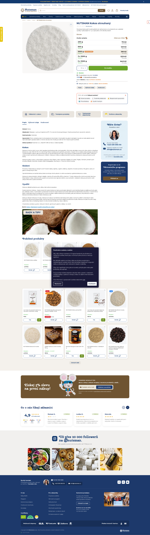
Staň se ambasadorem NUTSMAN (72, 5)
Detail (52, 320)
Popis (79, 87)
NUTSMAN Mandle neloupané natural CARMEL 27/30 (53, 310)
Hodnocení (101, 87)
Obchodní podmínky (26, 5)
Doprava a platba (37, 5)
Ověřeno (66, 414)
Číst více (79, 34)
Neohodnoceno (89, 26)
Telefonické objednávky (86, 114)
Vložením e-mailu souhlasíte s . (95, 392)
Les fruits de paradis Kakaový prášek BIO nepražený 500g (95, 310)
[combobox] (72, 10)
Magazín (23, 499)
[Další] (127, 407)
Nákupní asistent (93, 95)
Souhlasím (92, 284)
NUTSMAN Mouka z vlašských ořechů (95, 347)
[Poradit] (41, 290)
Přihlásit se (114, 178)
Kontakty (54, 5)
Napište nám (47, 5)
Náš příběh (24, 496)
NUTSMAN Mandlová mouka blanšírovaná (116, 310)
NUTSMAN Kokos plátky (30, 260)
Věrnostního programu (90, 77)
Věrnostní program (54, 499)
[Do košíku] (39, 320)
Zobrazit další (75, 362)
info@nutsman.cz (76, 483)
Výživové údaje (89, 87)
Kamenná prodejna (26, 502)
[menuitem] (24, 16)
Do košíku (108, 68)
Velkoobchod (85, 5)
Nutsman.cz (119, 482)
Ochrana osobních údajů (56, 514)
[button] (84, 98)
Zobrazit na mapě (83, 503)
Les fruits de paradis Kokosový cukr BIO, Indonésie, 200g (32, 310)
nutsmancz (123, 482)
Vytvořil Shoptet (26, 532)
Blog (59, 5)
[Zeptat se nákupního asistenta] (125, 95)
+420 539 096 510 (60, 483)
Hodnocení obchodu (27, 505)
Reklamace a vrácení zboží (57, 511)
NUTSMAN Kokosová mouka (31, 346)
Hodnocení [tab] (45, 122)
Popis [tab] (24, 122)
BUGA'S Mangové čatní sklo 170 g (74, 347)
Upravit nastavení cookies (57, 530)
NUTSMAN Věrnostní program (99, 5)
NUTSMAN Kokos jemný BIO (73, 310)
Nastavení (58, 284)
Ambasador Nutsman (55, 505)
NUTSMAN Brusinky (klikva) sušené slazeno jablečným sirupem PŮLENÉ (116, 348)
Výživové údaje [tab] (33, 122)
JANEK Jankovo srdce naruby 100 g (53, 347)
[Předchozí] (123, 407)
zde (84, 279)
